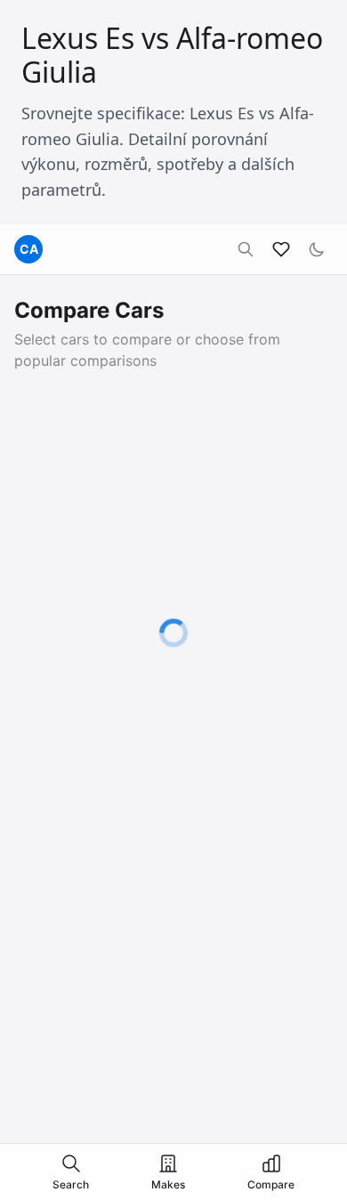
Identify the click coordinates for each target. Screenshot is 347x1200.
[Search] (246, 249)
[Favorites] (281, 249)
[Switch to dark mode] (317, 249)
